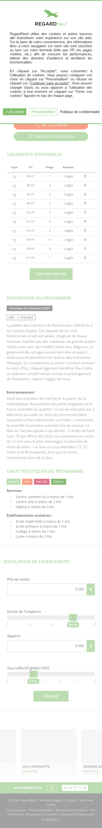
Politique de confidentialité (80, 112)
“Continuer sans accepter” (49, 83)
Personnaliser (43, 112)
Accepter (16, 112)
